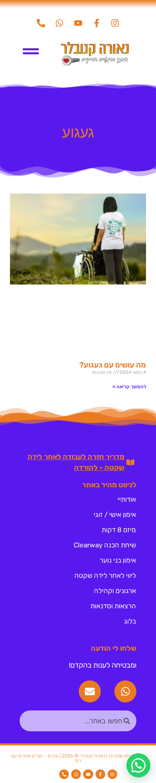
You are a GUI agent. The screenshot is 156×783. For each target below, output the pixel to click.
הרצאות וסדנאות (113, 606)
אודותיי (127, 499)
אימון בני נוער (118, 560)
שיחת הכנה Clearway (105, 545)
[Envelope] (90, 691)
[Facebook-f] (96, 23)
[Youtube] (78, 23)
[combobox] (78, 720)
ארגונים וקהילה (115, 591)
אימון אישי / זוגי (115, 515)
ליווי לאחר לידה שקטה (105, 575)
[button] (138, 765)
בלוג (130, 621)
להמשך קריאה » (129, 386)
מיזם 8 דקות (119, 530)
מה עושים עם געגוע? (112, 364)
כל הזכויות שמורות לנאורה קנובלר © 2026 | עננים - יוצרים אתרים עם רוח (78, 758)
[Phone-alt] (41, 23)
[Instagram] (115, 23)
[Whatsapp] (59, 23)
